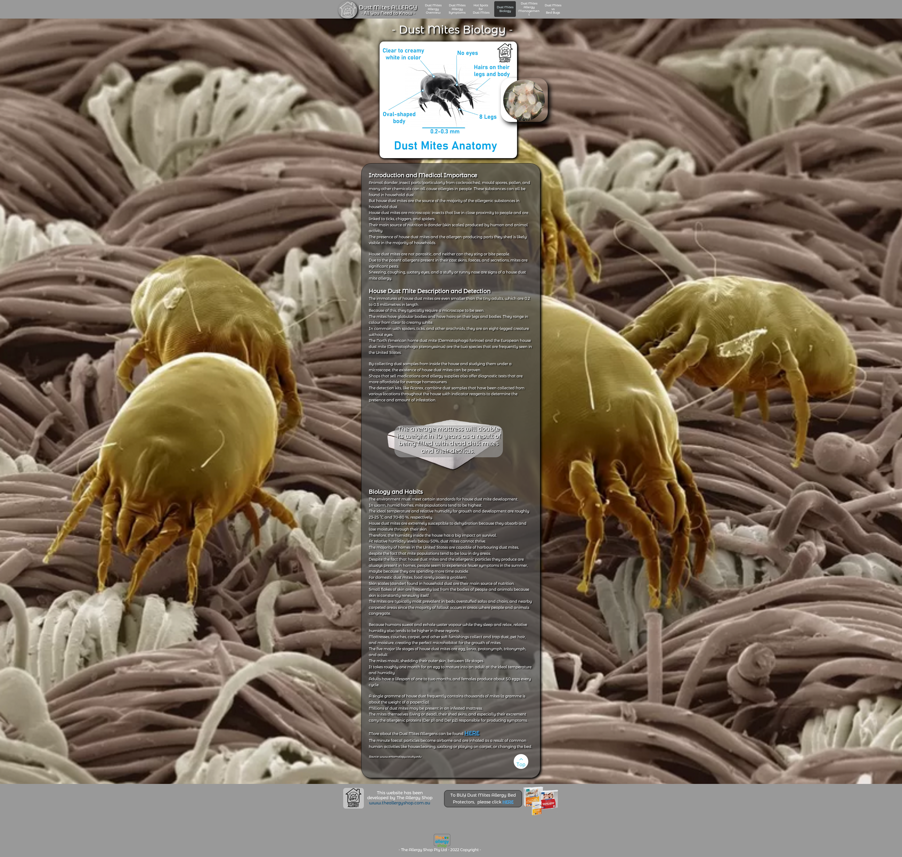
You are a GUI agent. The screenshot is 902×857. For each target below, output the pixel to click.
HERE (507, 802)
